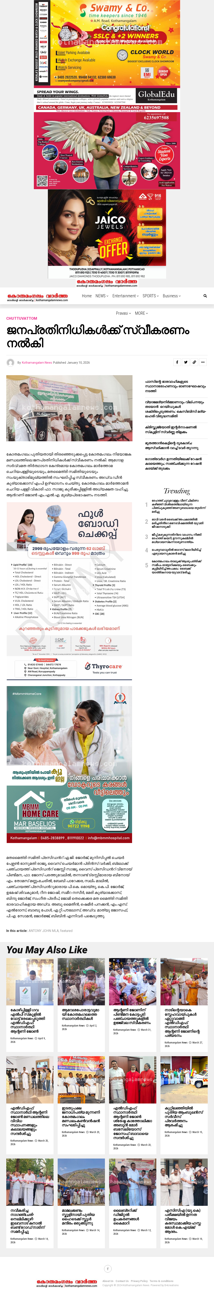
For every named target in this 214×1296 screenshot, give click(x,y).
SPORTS (149, 295)
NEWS (101, 295)
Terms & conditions (161, 1281)
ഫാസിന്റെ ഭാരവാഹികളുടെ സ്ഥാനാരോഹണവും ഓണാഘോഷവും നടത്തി (175, 386)
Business (170, 295)
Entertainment (124, 295)
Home (87, 295)
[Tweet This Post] (186, 362)
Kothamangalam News (37, 362)
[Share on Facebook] (177, 362)
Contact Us (122, 1281)
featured (66, 931)
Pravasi (122, 313)
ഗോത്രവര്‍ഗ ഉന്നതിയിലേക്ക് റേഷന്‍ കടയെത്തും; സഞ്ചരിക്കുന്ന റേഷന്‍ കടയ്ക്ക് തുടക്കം (173, 463)
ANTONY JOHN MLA (44, 931)
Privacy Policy (139, 1281)
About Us (107, 1281)
